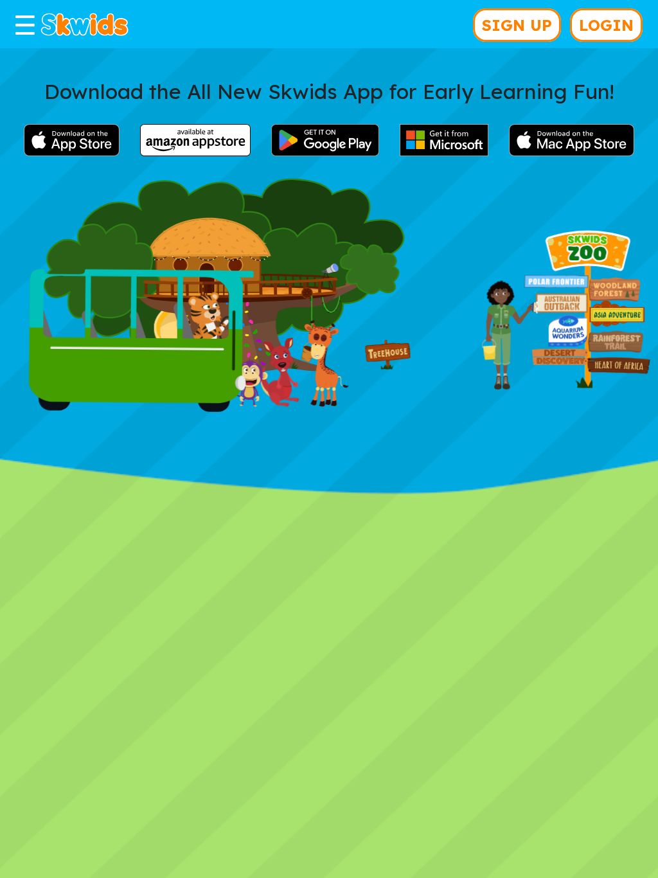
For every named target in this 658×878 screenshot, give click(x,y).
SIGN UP (517, 25)
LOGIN (606, 25)
